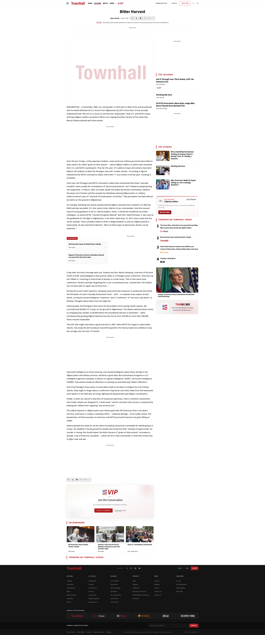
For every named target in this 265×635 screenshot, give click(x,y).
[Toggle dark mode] (198, 3)
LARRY (134, 581)
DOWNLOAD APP (161, 3)
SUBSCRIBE (185, 3)
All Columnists (114, 602)
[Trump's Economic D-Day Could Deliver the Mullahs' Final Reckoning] (177, 280)
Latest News (70, 584)
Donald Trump (93, 588)
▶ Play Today (165, 212)
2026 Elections (92, 581)
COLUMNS (97, 3)
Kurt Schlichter (115, 581)
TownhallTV (70, 599)
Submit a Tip (158, 591)
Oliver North (114, 18)
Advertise (157, 584)
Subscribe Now (120, 510)
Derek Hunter (114, 584)
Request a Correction (99, 632)
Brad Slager (114, 591)
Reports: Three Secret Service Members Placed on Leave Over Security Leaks (109, 546)
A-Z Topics (92, 576)
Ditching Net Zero (164, 94)
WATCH (105, 3)
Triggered (135, 584)
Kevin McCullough (115, 588)
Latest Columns (71, 588)
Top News (69, 581)
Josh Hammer (114, 599)
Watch (68, 591)
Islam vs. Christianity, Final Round (140, 544)
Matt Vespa (71, 551)
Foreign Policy (92, 595)
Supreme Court (93, 602)
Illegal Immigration (94, 599)
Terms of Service (71, 632)
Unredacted (135, 588)
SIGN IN (174, 3)
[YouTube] (139, 568)
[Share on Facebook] (140, 18)
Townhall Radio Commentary (140, 595)
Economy (91, 591)
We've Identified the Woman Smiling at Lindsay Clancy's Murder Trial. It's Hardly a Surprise (182, 155)
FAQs (187, 568)
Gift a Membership (181, 584)
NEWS (90, 3)
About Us (156, 581)
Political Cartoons (71, 595)
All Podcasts (135, 599)
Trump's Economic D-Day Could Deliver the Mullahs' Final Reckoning (176, 295)
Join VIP (194, 568)
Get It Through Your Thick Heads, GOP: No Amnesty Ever (175, 80)
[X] (127, 568)
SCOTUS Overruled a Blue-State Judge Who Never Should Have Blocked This (175, 104)
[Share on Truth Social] (136, 18)
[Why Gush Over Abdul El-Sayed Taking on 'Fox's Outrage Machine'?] (163, 184)
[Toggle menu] (67, 3)
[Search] (193, 3)
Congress (91, 584)
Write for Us (157, 595)
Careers (156, 588)
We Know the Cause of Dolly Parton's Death (78, 545)
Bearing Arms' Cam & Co (139, 591)
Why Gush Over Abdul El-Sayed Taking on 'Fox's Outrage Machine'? (183, 182)
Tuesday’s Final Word (167, 258)
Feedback (89, 632)
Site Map (109, 632)
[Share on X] (132, 18)
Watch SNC (179, 591)
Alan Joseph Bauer (133, 551)
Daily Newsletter (180, 588)
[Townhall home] (74, 568)
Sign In (180, 568)
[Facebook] (135, 568)
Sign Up (194, 625)
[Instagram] (131, 568)
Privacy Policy (80, 632)
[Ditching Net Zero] (163, 170)
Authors (69, 602)
